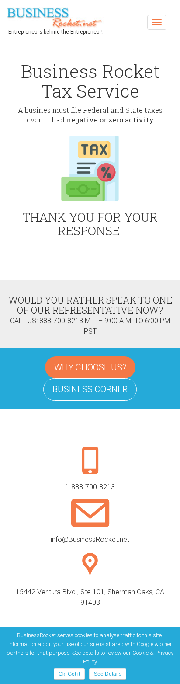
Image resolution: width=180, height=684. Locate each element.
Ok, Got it (69, 674)
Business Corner (90, 389)
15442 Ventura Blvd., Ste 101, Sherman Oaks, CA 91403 (90, 597)
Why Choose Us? (90, 367)
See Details (107, 674)
